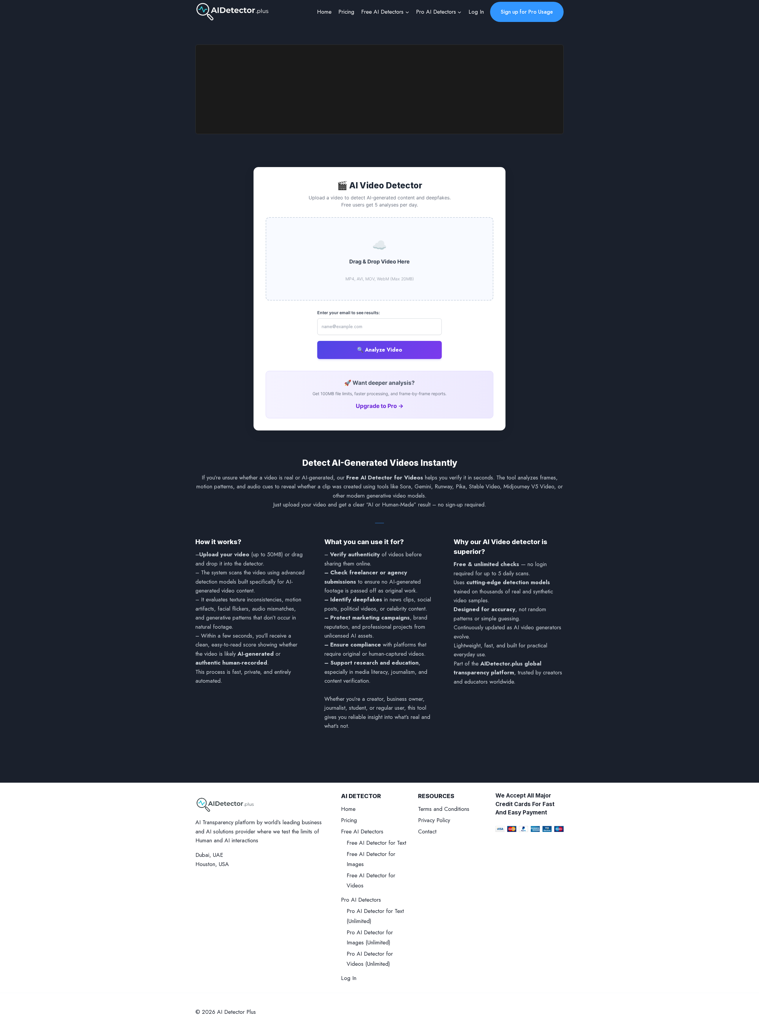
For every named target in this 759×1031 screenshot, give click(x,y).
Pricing (346, 12)
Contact (427, 831)
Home (324, 12)
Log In (476, 12)
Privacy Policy (434, 820)
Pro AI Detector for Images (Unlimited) (370, 937)
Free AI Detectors (362, 831)
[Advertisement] (379, 89)
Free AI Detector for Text (376, 843)
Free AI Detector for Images (371, 859)
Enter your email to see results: (348, 312)
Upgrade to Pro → (380, 406)
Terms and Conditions (443, 809)
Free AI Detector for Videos (371, 880)
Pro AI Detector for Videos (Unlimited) (370, 959)
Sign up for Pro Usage (527, 12)
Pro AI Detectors (361, 900)
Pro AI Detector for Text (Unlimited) (375, 916)
